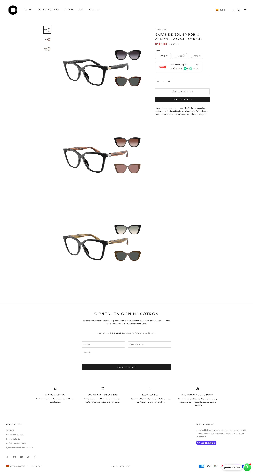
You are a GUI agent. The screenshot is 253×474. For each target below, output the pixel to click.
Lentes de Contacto (48, 10)
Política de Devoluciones (16, 443)
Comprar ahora (182, 99)
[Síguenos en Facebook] (7, 457)
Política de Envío (13, 439)
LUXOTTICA (160, 30)
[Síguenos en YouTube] (21, 457)
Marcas (69, 10)
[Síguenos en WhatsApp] (35, 457)
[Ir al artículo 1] (47, 30)
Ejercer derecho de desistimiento (19, 447)
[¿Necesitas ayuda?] (247, 467)
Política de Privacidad (120, 333)
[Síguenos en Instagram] (14, 457)
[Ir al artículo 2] (47, 39)
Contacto (10, 430)
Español (35, 466)
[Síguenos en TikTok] (28, 457)
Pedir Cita (95, 10)
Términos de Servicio (145, 333)
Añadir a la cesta (182, 91)
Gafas (28, 10)
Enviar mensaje (126, 367)
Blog (81, 10)
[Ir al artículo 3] (47, 49)
